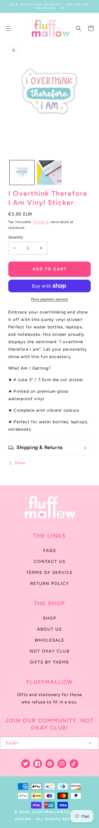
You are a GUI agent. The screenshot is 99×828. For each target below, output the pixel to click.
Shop (49, 618)
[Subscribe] (89, 743)
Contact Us (49, 561)
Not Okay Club (50, 651)
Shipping (41, 222)
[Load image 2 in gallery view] (49, 172)
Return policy (49, 583)
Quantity (15, 237)
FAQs (49, 550)
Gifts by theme (49, 662)
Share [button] (20, 463)
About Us (49, 629)
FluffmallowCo (51, 812)
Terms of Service (49, 572)
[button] (8, 28)
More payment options (49, 299)
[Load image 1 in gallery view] (22, 172)
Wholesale (49, 640)
